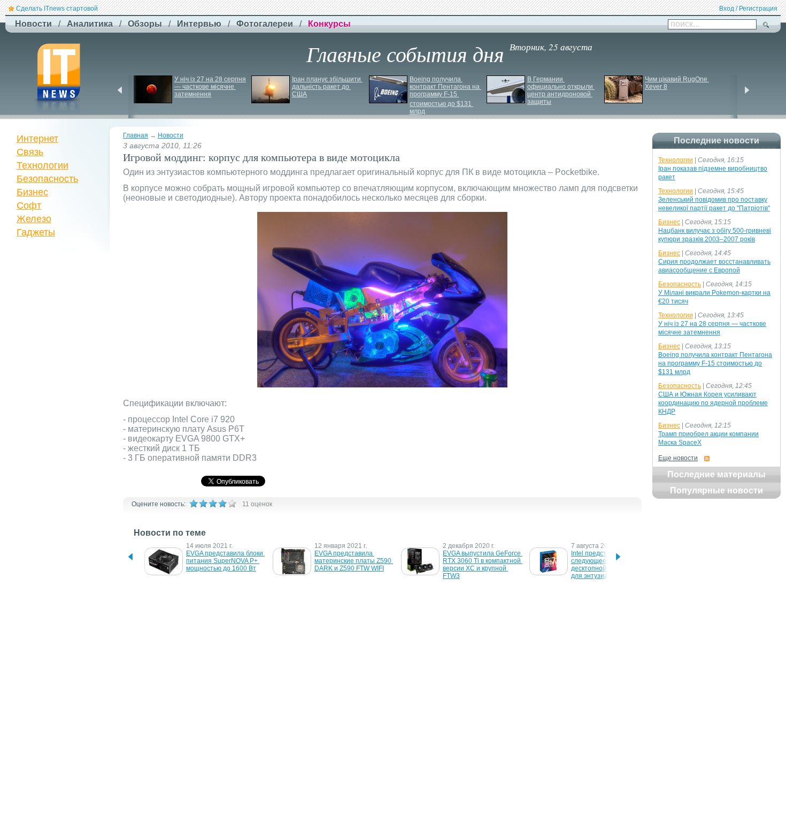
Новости (170, 135)
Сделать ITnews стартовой (57, 8)
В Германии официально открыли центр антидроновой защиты (561, 90)
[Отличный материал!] (232, 503)
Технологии (42, 165)
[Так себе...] (213, 503)
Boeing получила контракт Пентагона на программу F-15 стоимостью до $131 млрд (445, 95)
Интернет (37, 138)
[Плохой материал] (203, 503)
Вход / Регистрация (748, 8)
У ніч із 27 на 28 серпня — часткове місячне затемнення (211, 86)
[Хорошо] (222, 503)
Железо (34, 219)
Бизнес (32, 192)
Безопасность (47, 178)
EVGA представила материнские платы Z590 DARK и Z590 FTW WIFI (353, 561)
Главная (135, 135)
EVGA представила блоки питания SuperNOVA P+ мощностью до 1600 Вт (225, 561)
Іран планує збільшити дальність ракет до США (327, 86)
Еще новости (678, 458)
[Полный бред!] (193, 503)
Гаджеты (36, 232)
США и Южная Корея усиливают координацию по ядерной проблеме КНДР (713, 403)
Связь (30, 152)
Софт (29, 205)
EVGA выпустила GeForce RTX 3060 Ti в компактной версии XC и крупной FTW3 (482, 565)
